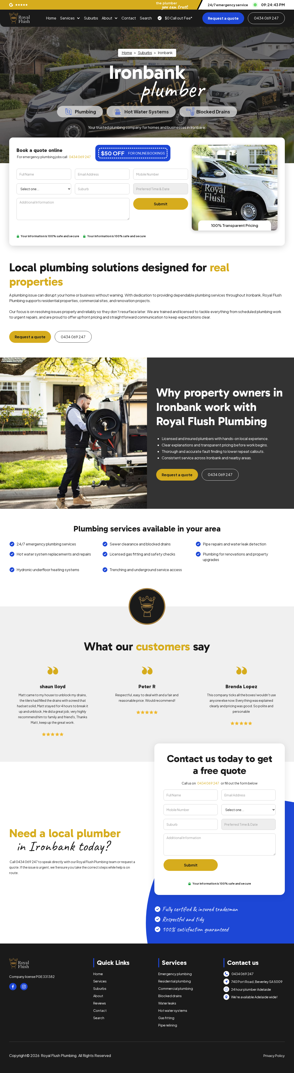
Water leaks (167, 1003)
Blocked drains (170, 996)
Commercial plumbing (175, 988)
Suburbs (91, 18)
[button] (70, 18)
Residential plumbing (174, 981)
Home (51, 18)
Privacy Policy (274, 1056)
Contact (129, 18)
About (107, 18)
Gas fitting (166, 1018)
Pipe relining (167, 1025)
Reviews (99, 1003)
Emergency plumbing (175, 974)
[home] (19, 18)
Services (67, 18)
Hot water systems (172, 1010)
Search (146, 18)
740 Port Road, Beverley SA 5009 (257, 981)
